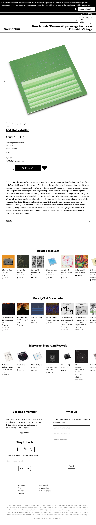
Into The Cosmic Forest (66, 274)
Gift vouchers (45, 491)
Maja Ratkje (21, 365)
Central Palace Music (7, 371)
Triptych (5, 272)
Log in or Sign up (86, 14)
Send (71, 466)
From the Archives (52, 320)
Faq (19, 488)
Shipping (21, 485)
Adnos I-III (64, 367)
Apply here (24, 432)
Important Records (17, 143)
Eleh (77, 365)
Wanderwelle (50, 365)
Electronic (14, 148)
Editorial (74, 29)
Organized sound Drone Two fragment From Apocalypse (81, 323)
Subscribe (24, 468)
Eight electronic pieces (7, 321)
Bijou (18, 322)
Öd (32, 275)
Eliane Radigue (7, 270)
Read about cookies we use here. (78, 5)
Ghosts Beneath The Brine (51, 368)
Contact (21, 493)
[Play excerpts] (8, 124)
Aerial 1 (33, 320)
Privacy (21, 491)
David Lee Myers (22, 320)
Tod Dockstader (17, 130)
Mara (18, 367)
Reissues (56, 26)
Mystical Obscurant (20, 274)
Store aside (44, 488)
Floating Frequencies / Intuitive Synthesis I (80, 370)
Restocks (84, 26)
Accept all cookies (86, 9)
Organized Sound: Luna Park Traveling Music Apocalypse (67, 323)
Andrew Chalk (21, 270)
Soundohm (12, 29)
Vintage (87, 29)
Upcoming (70, 26)
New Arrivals (40, 26)
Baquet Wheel (80, 272)
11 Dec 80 (34, 367)
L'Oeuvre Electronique (50, 274)
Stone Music (65, 270)
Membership (44, 485)
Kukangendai (80, 270)
